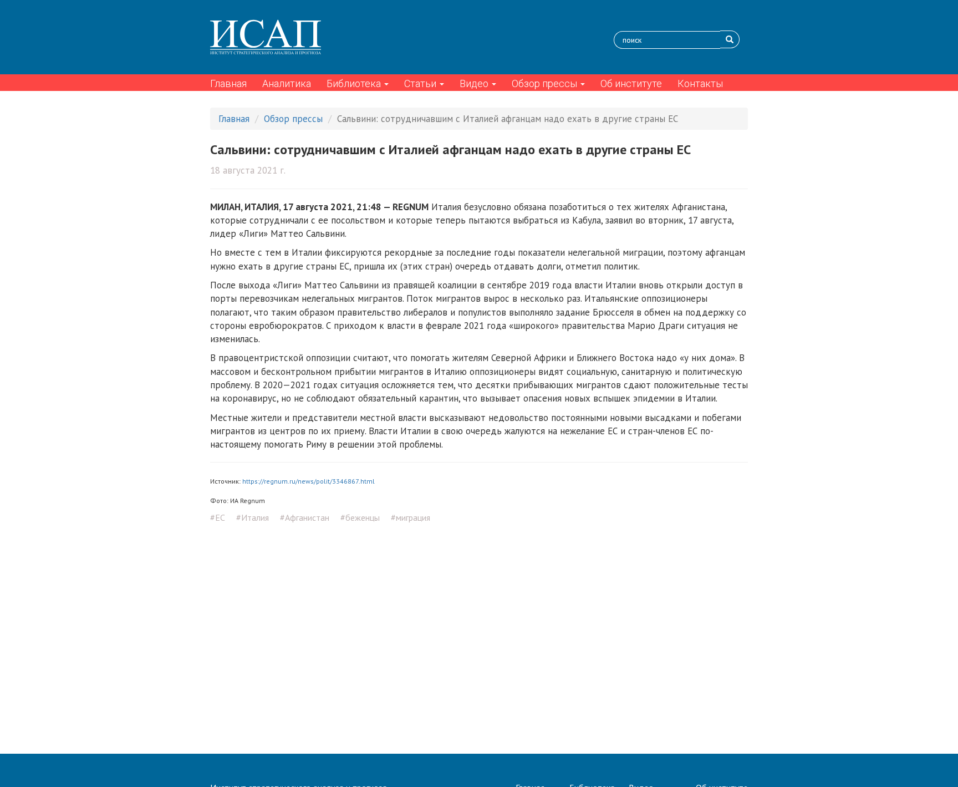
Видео (475, 83)
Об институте (631, 83)
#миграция (410, 517)
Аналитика (286, 83)
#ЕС (217, 517)
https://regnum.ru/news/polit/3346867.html (308, 481)
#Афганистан (304, 517)
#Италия (252, 517)
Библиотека (355, 83)
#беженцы (360, 517)
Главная (228, 83)
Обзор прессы (545, 83)
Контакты (700, 83)
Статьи (421, 83)
